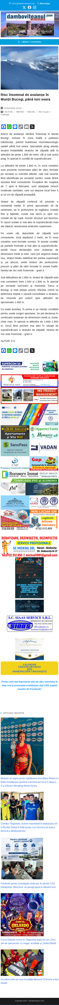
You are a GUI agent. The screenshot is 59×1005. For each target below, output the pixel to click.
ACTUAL (9, 112)
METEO (20, 112)
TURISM (5, 115)
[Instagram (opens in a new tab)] (34, 7)
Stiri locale (44, 112)
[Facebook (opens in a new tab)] (29, 7)
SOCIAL (31, 112)
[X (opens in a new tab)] (24, 7)
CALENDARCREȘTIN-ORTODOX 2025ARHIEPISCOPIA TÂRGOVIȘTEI (29, 668)
